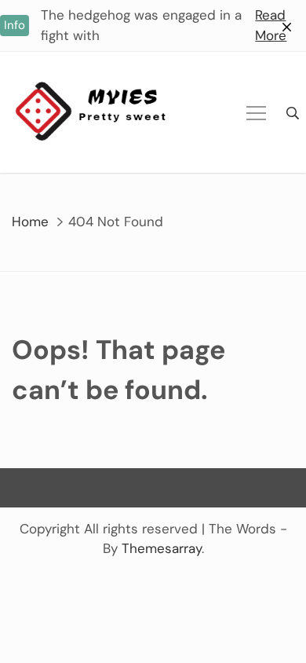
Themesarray (162, 548)
